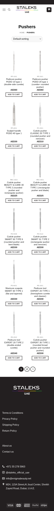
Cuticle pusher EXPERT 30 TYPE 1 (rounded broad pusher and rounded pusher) (40, 345)
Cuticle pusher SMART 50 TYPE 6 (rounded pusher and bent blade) (14, 241)
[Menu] (4, 9)
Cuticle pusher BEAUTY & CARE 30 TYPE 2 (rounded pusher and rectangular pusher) (14, 187)
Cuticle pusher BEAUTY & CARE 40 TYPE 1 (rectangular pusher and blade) (40, 186)
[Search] (9, 10)
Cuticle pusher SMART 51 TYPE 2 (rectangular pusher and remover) (40, 241)
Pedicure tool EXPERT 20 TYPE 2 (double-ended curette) (13, 344)
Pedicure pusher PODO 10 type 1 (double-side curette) (14, 82)
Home (22, 32)
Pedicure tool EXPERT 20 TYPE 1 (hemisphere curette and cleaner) (40, 292)
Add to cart (14, 94)
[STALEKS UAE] (27, 9)
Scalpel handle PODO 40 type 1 (14, 132)
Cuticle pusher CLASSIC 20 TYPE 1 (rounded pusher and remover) (40, 135)
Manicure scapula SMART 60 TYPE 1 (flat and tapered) (14, 291)
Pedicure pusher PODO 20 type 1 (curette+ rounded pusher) (40, 83)
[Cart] (49, 9)
